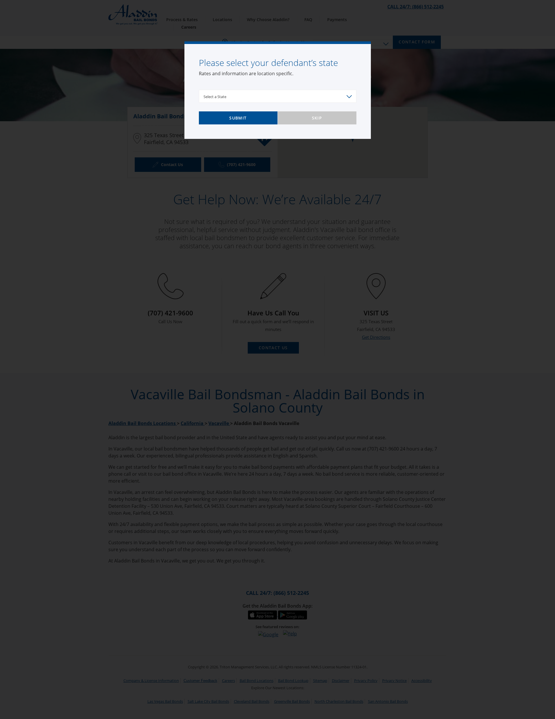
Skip (317, 118)
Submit (238, 118)
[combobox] (277, 96)
